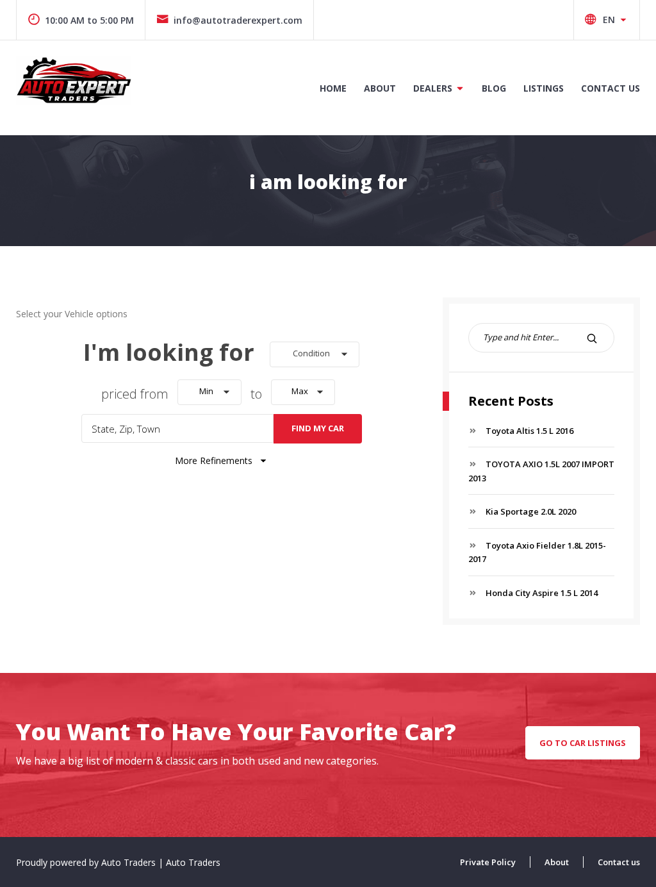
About (380, 88)
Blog (494, 88)
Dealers (432, 88)
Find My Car (317, 428)
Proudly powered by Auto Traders (87, 862)
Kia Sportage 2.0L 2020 (531, 511)
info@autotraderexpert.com (238, 20)
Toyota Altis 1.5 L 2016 (529, 430)
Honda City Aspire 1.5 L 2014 (542, 593)
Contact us (610, 88)
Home (333, 88)
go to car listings (582, 743)
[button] (314, 354)
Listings (543, 88)
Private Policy (488, 862)
